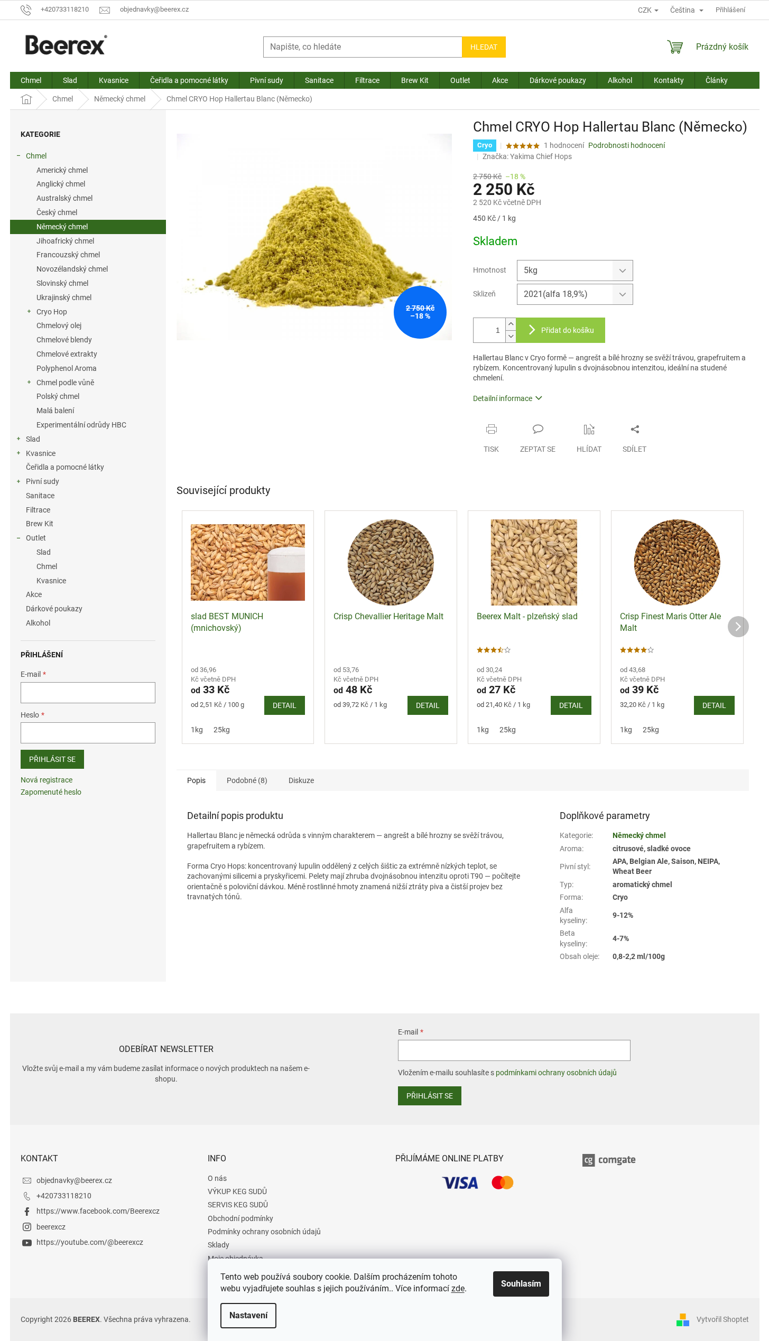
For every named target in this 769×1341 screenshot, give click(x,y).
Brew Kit (39, 523)
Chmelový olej (58, 325)
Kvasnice (40, 453)
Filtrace (38, 510)
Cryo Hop (51, 312)
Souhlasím (521, 1284)
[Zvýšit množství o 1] (510, 324)
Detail (285, 705)
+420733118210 (63, 1195)
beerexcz (51, 1227)
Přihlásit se (52, 759)
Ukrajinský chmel (63, 297)
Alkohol (38, 623)
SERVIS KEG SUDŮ (238, 1204)
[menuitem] (31, 80)
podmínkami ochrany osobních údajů (556, 1072)
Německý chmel (62, 226)
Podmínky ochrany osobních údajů (264, 1231)
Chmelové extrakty (66, 354)
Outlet (36, 538)
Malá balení (55, 410)
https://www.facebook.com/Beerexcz (98, 1211)
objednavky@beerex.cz (74, 1180)
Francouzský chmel (68, 254)
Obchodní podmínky (240, 1218)
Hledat (483, 47)
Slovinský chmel (62, 283)
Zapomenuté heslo (51, 792)
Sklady (218, 1245)
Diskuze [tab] (301, 780)
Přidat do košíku (567, 330)
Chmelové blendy (64, 340)
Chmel (36, 156)
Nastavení (248, 1315)
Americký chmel (62, 170)
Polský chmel (57, 396)
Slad (33, 439)
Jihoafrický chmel (65, 241)
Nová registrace (46, 780)
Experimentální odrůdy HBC (81, 425)
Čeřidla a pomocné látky (65, 467)
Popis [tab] (196, 780)
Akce (34, 594)
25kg (222, 729)
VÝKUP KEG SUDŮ (237, 1191)
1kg (197, 729)
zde (458, 1288)
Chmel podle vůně (65, 382)
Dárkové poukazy (54, 608)
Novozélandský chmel (72, 269)
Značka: (527, 156)
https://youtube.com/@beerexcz (89, 1242)
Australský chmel (64, 198)
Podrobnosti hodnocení (626, 145)
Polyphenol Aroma (66, 368)
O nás (217, 1178)
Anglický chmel (60, 184)
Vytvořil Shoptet (723, 1319)
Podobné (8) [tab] (247, 780)
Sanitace (40, 495)
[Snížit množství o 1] (510, 336)
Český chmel (56, 212)
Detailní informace (502, 398)
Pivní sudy (42, 481)
